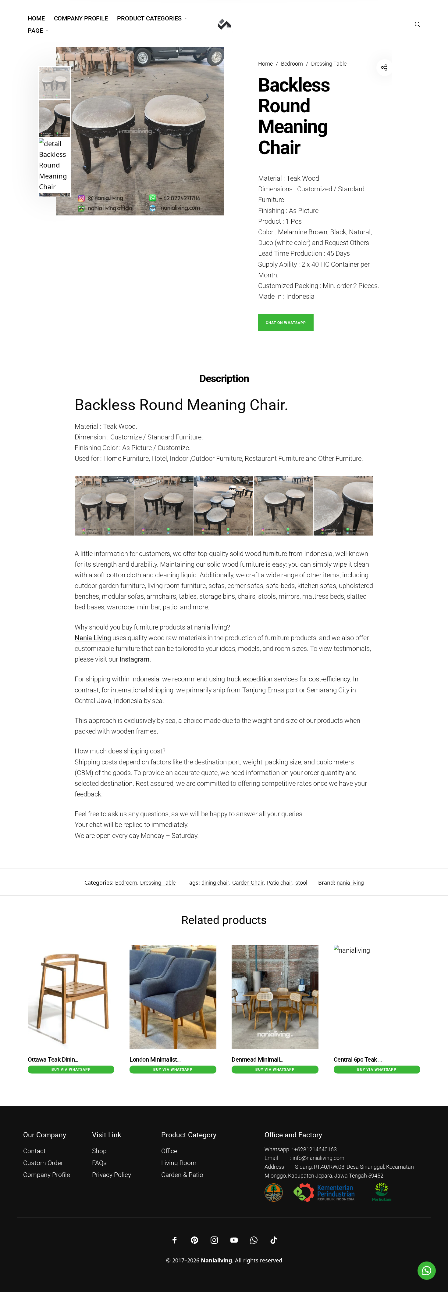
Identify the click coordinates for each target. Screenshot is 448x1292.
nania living (350, 882)
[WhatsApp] (254, 1240)
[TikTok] (273, 1240)
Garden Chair (248, 882)
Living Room (179, 1163)
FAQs (99, 1163)
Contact (34, 1151)
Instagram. (135, 659)
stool (301, 882)
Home (265, 63)
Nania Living (93, 638)
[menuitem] (41, 18)
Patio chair (279, 882)
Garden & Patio (182, 1174)
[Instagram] (214, 1240)
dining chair (215, 882)
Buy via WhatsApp (71, 1069)
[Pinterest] (194, 1240)
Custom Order (43, 1163)
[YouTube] (234, 1240)
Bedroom (292, 63)
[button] (286, 322)
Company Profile (46, 1174)
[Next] (206, 131)
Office (169, 1151)
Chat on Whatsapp (286, 323)
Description (224, 378)
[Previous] (82, 131)
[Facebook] (174, 1240)
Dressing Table (329, 63)
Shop (99, 1151)
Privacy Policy (111, 1174)
